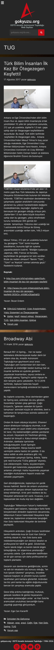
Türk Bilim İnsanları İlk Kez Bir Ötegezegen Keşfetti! (26, 69)
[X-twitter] (23, 647)
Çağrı (29, 623)
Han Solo (43, 623)
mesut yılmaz (27, 316)
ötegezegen (41, 316)
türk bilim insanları (19, 320)
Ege (35, 623)
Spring (7, 626)
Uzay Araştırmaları (36, 308)
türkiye (32, 320)
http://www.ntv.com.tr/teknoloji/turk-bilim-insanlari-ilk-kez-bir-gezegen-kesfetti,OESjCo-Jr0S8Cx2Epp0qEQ (27, 291)
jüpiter (10, 316)
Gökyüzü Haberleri (16, 308)
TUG (6, 320)
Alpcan (10, 623)
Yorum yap (12, 324)
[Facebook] (37, 647)
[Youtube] (30, 647)
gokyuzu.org (27, 21)
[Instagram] (17, 647)
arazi (23, 623)
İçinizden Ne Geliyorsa (18, 619)
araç (17, 623)
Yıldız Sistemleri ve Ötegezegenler (21, 312)
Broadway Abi (18, 338)
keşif (17, 316)
